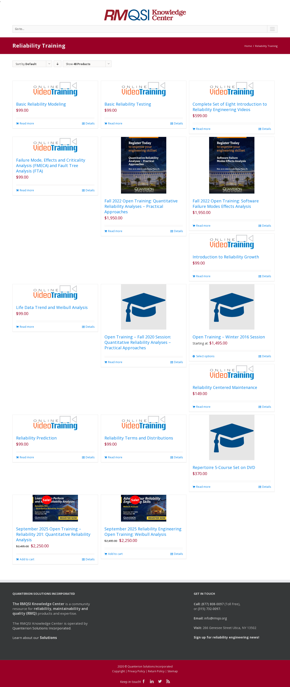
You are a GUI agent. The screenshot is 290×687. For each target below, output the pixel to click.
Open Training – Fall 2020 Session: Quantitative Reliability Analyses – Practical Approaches (137, 342)
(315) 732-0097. (209, 609)
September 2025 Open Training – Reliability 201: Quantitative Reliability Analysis (53, 534)
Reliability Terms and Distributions (138, 438)
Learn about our (34, 637)
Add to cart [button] (27, 559)
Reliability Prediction (36, 438)
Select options (205, 356)
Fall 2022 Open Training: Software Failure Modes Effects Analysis (226, 203)
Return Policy (156, 671)
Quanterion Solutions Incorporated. (41, 628)
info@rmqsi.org (215, 618)
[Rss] (168, 681)
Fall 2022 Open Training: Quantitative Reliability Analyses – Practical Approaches (141, 206)
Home (248, 46)
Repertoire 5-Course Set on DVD (224, 467)
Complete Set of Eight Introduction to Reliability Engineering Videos (230, 106)
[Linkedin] (152, 681)
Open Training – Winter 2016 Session (229, 337)
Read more (27, 123)
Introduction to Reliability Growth (226, 257)
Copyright (118, 671)
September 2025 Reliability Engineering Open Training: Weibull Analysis (142, 531)
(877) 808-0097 (212, 604)
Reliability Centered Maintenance (225, 387)
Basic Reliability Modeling (41, 104)
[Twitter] (160, 681)
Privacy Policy (136, 671)
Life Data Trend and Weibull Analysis (52, 307)
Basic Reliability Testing (127, 104)
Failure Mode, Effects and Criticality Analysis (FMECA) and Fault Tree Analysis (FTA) (50, 165)
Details (90, 123)
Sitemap (172, 671)
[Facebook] (143, 681)
